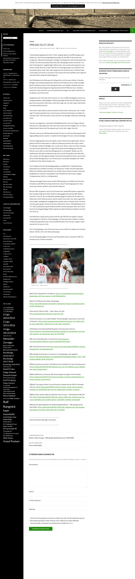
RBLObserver (7, 192)
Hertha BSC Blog (7, 115)
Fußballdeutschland (8, 249)
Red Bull (5, 417)
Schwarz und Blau (8, 128)
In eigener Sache (7, 259)
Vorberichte (6, 294)
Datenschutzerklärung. (110, 3)
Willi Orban (8, 438)
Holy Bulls (6, 169)
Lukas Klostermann (9, 391)
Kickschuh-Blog (7, 120)
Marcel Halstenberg (9, 393)
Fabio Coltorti (9, 383)
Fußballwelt (6, 251)
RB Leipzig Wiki (7, 179)
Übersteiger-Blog (8, 146)
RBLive (5, 189)
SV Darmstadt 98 (10, 429)
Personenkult (7, 269)
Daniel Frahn (9, 369)
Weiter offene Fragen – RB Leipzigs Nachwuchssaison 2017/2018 (51, 437)
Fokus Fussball (7, 113)
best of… (41, 30)
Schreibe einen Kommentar (67, 48)
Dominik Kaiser (10, 375)
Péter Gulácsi (14, 398)
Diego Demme (9, 372)
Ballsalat (5, 105)
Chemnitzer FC (7, 366)
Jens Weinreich (7, 118)
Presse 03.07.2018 (35, 444)
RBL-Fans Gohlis (7, 184)
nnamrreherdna (7, 223)
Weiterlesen (103, 133)
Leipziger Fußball (8, 261)
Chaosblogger (7, 208)
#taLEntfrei (6, 159)
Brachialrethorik (7, 241)
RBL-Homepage (7, 187)
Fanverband (6, 167)
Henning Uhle (7, 82)
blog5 (4, 108)
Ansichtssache (7, 236)
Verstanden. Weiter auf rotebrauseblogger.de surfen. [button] (68, 6)
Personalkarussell (8, 266)
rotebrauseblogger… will (55, 30)
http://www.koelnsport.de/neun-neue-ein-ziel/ (46, 314)
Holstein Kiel (6, 389)
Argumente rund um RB (9, 239)
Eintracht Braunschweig (9, 377)
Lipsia (4, 220)
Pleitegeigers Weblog (9, 125)
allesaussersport (7, 100)
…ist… (68, 30)
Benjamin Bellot (7, 347)
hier (70, 523)
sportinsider (6, 136)
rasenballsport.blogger (9, 174)
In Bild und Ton (7, 254)
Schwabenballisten (8, 197)
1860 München (7, 335)
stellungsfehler (7, 141)
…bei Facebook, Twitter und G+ (119, 30)
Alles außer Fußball (8, 62)
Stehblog (5, 138)
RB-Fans (5, 182)
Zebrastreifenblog (8, 148)
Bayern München (8, 345)
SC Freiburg (7, 424)
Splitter (5, 284)
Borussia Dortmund (10, 350)
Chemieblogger (7, 210)
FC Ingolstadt (6, 385)
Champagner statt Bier (9, 244)
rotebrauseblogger (48, 48)
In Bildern (6, 256)
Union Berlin (15, 433)
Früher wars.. (7, 246)
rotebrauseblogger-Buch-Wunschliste (117, 62)
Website (32, 509)
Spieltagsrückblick (8, 281)
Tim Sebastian (7, 433)
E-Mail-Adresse (35, 500)
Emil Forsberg (9, 380)
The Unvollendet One (9, 51)
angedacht (6, 103)
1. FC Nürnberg (7, 311)
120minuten (6, 98)
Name (31, 491)
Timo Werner (7, 431)
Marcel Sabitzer (9, 396)
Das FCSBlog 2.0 (7, 110)
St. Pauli (14, 424)
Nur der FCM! (7, 123)
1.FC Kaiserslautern (8, 309)
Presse (32, 41)
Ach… (4, 233)
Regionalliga (12, 417)
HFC (16, 387)
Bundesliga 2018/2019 (11, 364)
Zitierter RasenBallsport (9, 297)
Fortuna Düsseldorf (9, 387)
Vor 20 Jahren (7, 292)
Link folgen (109, 51)
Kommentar (34, 464)
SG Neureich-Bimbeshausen (11, 131)
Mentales (15, 84)
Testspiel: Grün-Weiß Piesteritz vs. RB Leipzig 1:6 (11, 75)
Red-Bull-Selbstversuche (10, 276)
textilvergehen (7, 143)
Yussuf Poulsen (11, 441)
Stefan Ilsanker (8, 426)
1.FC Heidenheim (8, 307)
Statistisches (6, 287)
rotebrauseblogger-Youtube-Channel (111, 112)
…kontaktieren (102, 30)
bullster (5, 164)
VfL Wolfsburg (8, 436)
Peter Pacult (6, 398)
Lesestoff (5, 264)
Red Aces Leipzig (7, 194)
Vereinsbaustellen (8, 289)
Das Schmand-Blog (8, 213)
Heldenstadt (6, 215)
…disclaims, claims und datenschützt (83, 30)
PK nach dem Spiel (8, 271)
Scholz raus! (6, 48)
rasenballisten (7, 172)
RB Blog (5, 177)
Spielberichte (6, 279)
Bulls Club (6, 161)
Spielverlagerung (7, 133)
